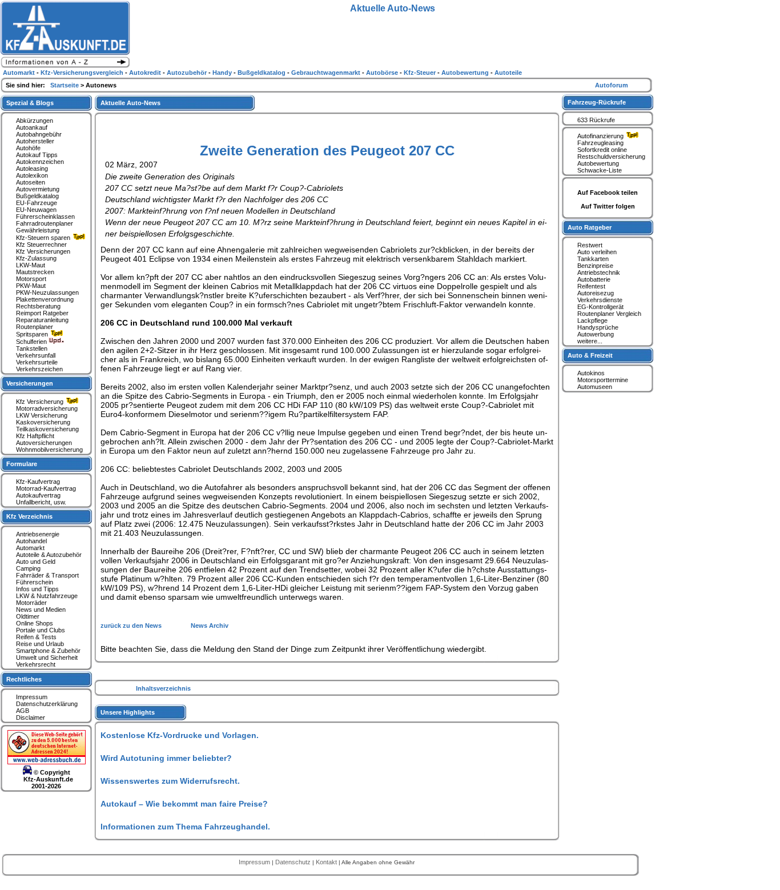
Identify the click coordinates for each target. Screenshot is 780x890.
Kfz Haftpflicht (35, 435)
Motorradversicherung (47, 408)
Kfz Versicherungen (43, 251)
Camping (28, 568)
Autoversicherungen (44, 442)
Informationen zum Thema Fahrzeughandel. (185, 826)
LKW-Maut (30, 265)
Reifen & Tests (36, 637)
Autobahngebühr (39, 134)
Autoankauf (31, 127)
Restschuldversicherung (611, 156)
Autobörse (383, 72)
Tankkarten (593, 258)
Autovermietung (37, 189)
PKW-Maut (31, 285)
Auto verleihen (597, 251)
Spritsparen (33, 334)
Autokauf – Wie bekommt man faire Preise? (184, 803)
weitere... (589, 341)
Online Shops (34, 623)
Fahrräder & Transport (47, 575)
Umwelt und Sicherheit (47, 657)
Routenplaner (34, 326)
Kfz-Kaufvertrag (38, 481)
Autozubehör (187, 72)
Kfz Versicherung (40, 401)
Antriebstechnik (598, 272)
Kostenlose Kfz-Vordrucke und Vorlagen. (179, 735)
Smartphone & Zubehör (48, 650)
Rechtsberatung (38, 306)
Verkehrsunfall (35, 355)
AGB (22, 710)
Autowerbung (595, 334)
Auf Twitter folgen (608, 206)
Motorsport (31, 278)
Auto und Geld (35, 561)
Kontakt (327, 862)
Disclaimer (30, 717)
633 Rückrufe (596, 120)
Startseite (65, 85)
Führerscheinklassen (45, 216)
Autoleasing (32, 168)
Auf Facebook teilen (607, 192)
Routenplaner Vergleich (609, 313)
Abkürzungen (34, 120)
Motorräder (31, 602)
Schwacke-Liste (599, 170)
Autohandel (31, 541)
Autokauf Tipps (37, 154)
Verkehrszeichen (39, 369)
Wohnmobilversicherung (49, 449)
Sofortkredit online (602, 149)
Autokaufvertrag (38, 495)
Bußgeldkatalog (37, 196)
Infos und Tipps (37, 589)
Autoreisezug (595, 293)
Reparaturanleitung (42, 319)
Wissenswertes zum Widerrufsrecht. (170, 780)
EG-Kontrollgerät (600, 306)
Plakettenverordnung (45, 299)
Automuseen (594, 386)
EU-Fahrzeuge (36, 202)
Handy (223, 72)
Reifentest (591, 286)
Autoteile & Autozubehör (49, 554)
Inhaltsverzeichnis (163, 688)
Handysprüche (597, 327)
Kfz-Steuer (420, 72)
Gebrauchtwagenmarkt (326, 72)
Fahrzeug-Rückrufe (597, 102)
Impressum (31, 696)
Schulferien (32, 341)
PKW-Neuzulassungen (47, 292)
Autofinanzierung (601, 136)
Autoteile (508, 72)
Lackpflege (592, 320)
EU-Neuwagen (36, 209)
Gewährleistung (37, 230)
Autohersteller (35, 141)
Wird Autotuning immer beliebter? (166, 758)
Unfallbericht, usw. (41, 502)
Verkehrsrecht (35, 664)
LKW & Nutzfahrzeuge (47, 595)
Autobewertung (598, 163)
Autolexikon (32, 175)
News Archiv (209, 625)
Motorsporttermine (602, 379)
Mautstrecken (35, 271)
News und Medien (41, 609)
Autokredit (146, 72)
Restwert (589, 245)
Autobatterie (593, 279)
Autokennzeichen (40, 161)
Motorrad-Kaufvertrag (46, 488)
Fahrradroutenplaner (44, 223)
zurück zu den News (131, 625)
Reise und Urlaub (40, 643)
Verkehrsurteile (37, 362)
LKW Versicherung (41, 415)
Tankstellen (31, 348)
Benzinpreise (595, 265)
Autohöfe (28, 148)
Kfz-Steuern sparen (44, 237)
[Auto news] (65, 66)
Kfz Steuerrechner (41, 244)
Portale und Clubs (40, 630)
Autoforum (611, 85)
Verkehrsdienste (599, 299)
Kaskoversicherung (43, 422)
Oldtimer (27, 616)
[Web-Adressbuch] (46, 762)
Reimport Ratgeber (42, 313)
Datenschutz (293, 862)
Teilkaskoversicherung (47, 429)
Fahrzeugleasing (600, 142)
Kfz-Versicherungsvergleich (83, 72)
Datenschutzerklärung (47, 703)
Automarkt (30, 547)
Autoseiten (30, 182)
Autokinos (591, 373)
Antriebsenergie (37, 534)
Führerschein (34, 582)
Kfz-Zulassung (36, 258)
